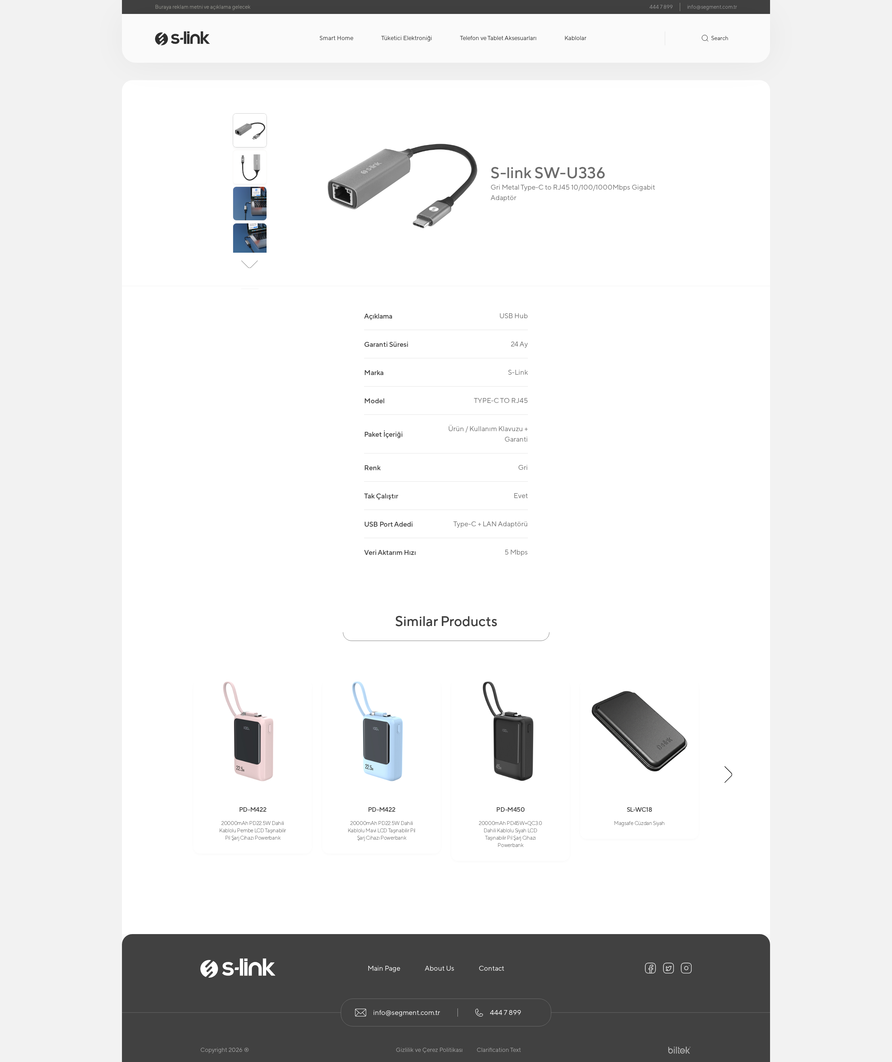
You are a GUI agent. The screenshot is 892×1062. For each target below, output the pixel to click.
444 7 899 (661, 7)
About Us (439, 968)
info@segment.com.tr (712, 7)
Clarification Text (499, 1049)
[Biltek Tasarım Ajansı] (679, 1050)
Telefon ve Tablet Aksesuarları (498, 38)
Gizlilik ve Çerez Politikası (429, 1049)
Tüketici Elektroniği (406, 38)
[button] (250, 102)
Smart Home (336, 38)
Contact (491, 968)
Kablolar (575, 38)
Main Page (384, 968)
